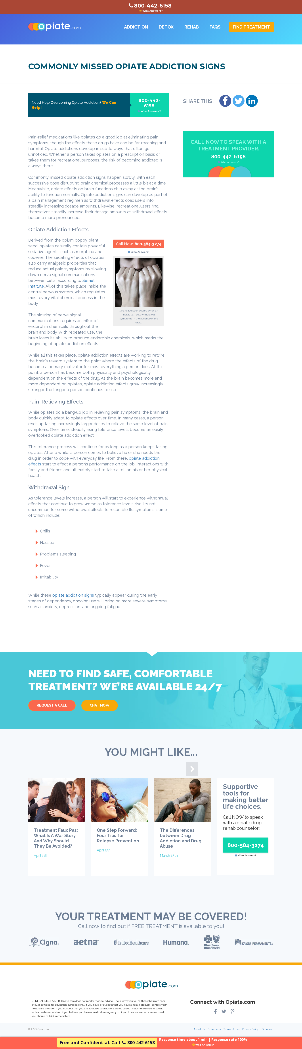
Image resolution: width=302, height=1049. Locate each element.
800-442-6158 (149, 105)
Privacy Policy (250, 1029)
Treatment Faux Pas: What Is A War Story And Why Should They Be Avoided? (56, 838)
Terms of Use (231, 1029)
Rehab (191, 27)
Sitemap (266, 1029)
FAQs (215, 27)
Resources (214, 1029)
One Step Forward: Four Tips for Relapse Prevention (118, 835)
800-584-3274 (148, 244)
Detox (166, 27)
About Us (199, 1029)
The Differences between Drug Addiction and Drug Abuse (180, 838)
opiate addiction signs (73, 595)
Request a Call (52, 705)
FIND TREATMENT (251, 27)
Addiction (136, 27)
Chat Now (99, 705)
